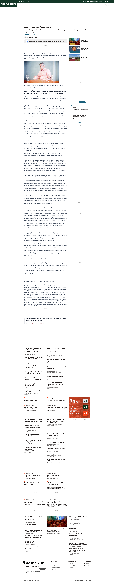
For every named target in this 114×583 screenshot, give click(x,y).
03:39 (70, 105)
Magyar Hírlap (33, 323)
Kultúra (72, 59)
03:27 (70, 109)
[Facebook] (105, 1)
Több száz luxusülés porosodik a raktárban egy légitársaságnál (79, 119)
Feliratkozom (42, 568)
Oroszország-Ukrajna (76, 51)
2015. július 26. (41, 323)
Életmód (47, 4)
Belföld (22, 4)
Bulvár (52, 4)
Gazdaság (33, 4)
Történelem (82, 102)
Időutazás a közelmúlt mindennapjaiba (84, 56)
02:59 (70, 115)
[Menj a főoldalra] (8, 4)
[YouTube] (107, 1)
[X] (109, 1)
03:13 (71, 113)
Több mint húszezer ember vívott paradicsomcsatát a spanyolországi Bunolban (85, 42)
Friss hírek (22, 1)
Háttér (38, 4)
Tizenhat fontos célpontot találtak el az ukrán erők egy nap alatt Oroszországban (85, 49)
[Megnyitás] (19, 5)
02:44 (70, 118)
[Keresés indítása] (105, 4)
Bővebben (79, 122)
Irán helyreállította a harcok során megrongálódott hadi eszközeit (79, 116)
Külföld (27, 4)
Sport (43, 4)
